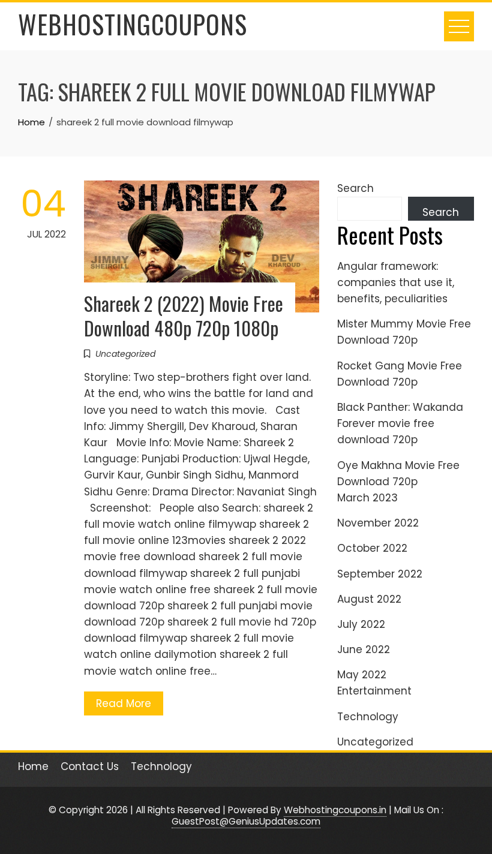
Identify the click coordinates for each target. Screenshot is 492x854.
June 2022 (363, 649)
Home (33, 766)
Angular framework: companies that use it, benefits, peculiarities (395, 282)
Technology (367, 716)
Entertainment (374, 691)
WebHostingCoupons (132, 24)
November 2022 (378, 523)
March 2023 (367, 498)
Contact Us (90, 766)
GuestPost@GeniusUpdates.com (246, 821)
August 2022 (369, 599)
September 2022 (379, 574)
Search (355, 188)
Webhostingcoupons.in (335, 810)
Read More (123, 703)
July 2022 (361, 624)
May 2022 (361, 674)
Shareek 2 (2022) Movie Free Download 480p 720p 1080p (183, 315)
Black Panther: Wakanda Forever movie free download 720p (400, 423)
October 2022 (372, 548)
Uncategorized (125, 354)
